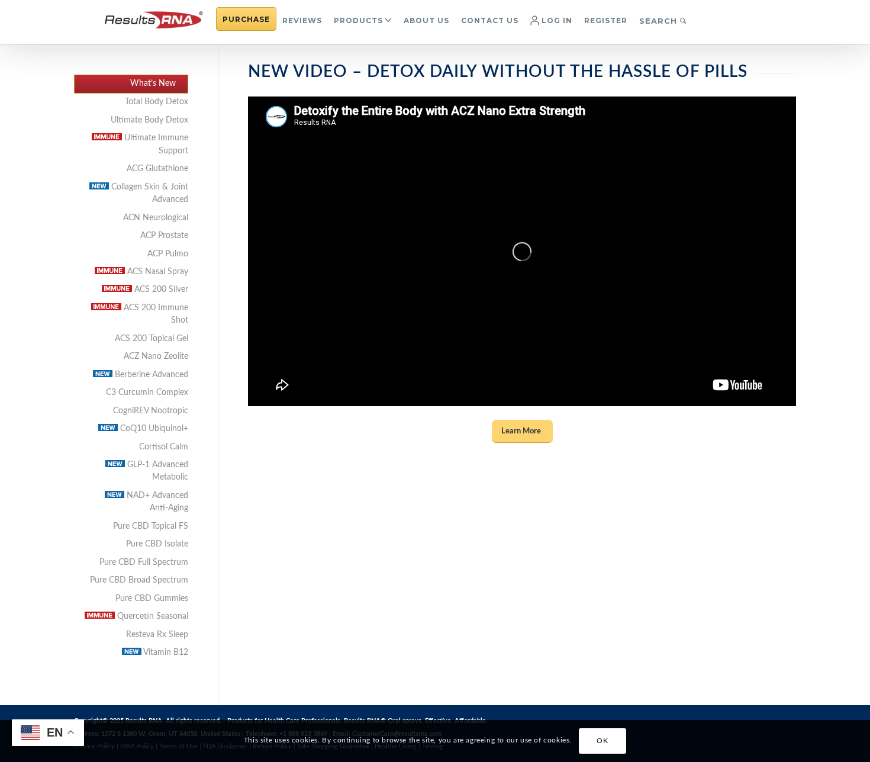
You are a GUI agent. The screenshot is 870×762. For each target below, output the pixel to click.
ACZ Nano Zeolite (156, 356)
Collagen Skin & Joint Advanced (148, 193)
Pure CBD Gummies (151, 598)
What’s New (153, 83)
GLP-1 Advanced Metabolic (156, 471)
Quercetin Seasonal (151, 616)
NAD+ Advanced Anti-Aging (156, 501)
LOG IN (555, 20)
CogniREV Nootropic (150, 411)
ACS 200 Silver (160, 289)
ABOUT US (426, 20)
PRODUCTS (358, 20)
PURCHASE (246, 19)
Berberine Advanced (150, 375)
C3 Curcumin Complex (147, 392)
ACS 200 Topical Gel (151, 339)
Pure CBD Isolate (157, 544)
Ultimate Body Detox (149, 120)
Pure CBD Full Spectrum (143, 562)
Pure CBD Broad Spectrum (139, 580)
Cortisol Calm (163, 447)
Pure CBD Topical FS (150, 526)
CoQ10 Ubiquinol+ (153, 429)
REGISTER (605, 20)
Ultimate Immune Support (155, 144)
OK (602, 741)
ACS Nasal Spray (156, 272)
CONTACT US (489, 20)
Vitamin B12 (164, 652)
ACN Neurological (155, 218)
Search (659, 20)
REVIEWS (302, 20)
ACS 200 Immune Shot (154, 314)
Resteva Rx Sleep (157, 635)
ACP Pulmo (167, 254)
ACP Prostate (164, 236)
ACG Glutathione (157, 169)
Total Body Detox (156, 102)
